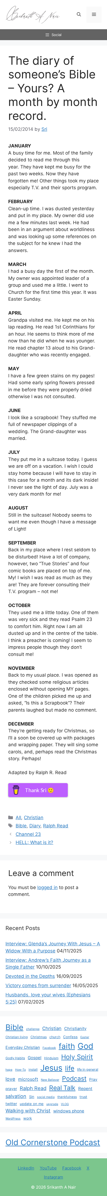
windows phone (68, 1111)
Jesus (51, 1068)
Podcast (74, 1078)
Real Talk (62, 1088)
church (54, 1037)
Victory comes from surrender (38, 985)
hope (8, 1069)
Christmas (38, 1037)
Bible (21, 825)
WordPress (13, 1118)
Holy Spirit (77, 1057)
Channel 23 (28, 834)
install (33, 1069)
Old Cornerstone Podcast (52, 1142)
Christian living (16, 1037)
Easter (84, 1037)
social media (46, 1097)
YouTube (48, 1168)
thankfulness (67, 1097)
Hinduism (51, 1058)
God (85, 1046)
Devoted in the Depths (30, 976)
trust (83, 1097)
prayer (11, 1089)
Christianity (75, 1028)
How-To (20, 1069)
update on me (32, 1104)
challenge (33, 1029)
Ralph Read (55, 825)
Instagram (53, 1177)
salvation (15, 1096)
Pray (93, 1079)
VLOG (65, 1104)
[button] (78, 15)
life (69, 1068)
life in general (87, 1069)
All (18, 817)
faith (67, 1046)
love (10, 1079)
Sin (31, 1096)
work (27, 1118)
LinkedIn (26, 1168)
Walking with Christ (27, 1111)
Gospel (34, 1057)
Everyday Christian (22, 1047)
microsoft (28, 1079)
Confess (70, 1037)
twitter (11, 1104)
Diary (34, 825)
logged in (47, 887)
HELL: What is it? (34, 842)
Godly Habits (15, 1058)
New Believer (50, 1080)
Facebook (49, 1048)
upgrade (52, 1104)
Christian (33, 817)
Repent (85, 1088)
